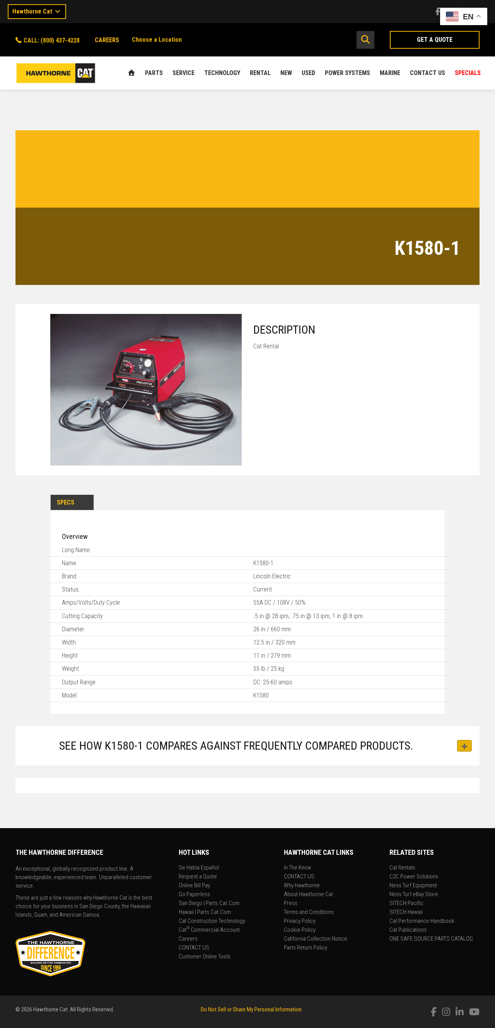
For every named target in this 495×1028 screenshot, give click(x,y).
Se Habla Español (199, 868)
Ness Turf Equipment (413, 886)
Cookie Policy (300, 930)
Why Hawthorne (302, 886)
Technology (222, 73)
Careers (188, 939)
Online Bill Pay (194, 886)
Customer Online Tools (204, 957)
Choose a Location (157, 39)
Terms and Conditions (309, 912)
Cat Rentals (402, 868)
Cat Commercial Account (209, 930)
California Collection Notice (315, 939)
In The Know (297, 868)
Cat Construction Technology (212, 921)
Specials (468, 73)
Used (308, 73)
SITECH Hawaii (406, 912)
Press (290, 903)
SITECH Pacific (406, 903)
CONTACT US (427, 73)
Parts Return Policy (305, 948)
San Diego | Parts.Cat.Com (209, 903)
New (286, 73)
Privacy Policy (300, 921)
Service (183, 73)
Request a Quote (198, 877)
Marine (390, 73)
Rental (260, 73)
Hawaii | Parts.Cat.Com (205, 912)
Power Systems (347, 73)
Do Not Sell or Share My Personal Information (251, 1009)
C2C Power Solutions (413, 877)
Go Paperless (194, 895)
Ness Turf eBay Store (413, 895)
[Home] (131, 73)
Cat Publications (408, 930)
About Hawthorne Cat (308, 895)
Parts (154, 73)
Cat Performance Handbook (421, 921)
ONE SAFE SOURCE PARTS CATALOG (431, 939)
